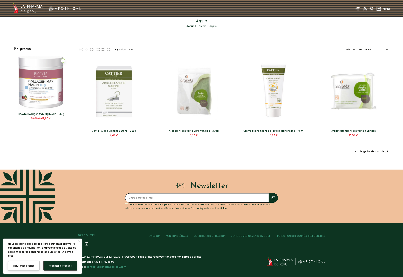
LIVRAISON (155, 236)
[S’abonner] (273, 198)
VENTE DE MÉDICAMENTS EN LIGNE (250, 236)
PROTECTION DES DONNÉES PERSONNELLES (300, 236)
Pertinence (365, 49)
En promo (22, 49)
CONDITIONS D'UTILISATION (210, 236)
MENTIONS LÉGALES (177, 236)
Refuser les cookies (23, 265)
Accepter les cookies (60, 265)
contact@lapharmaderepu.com (106, 266)
